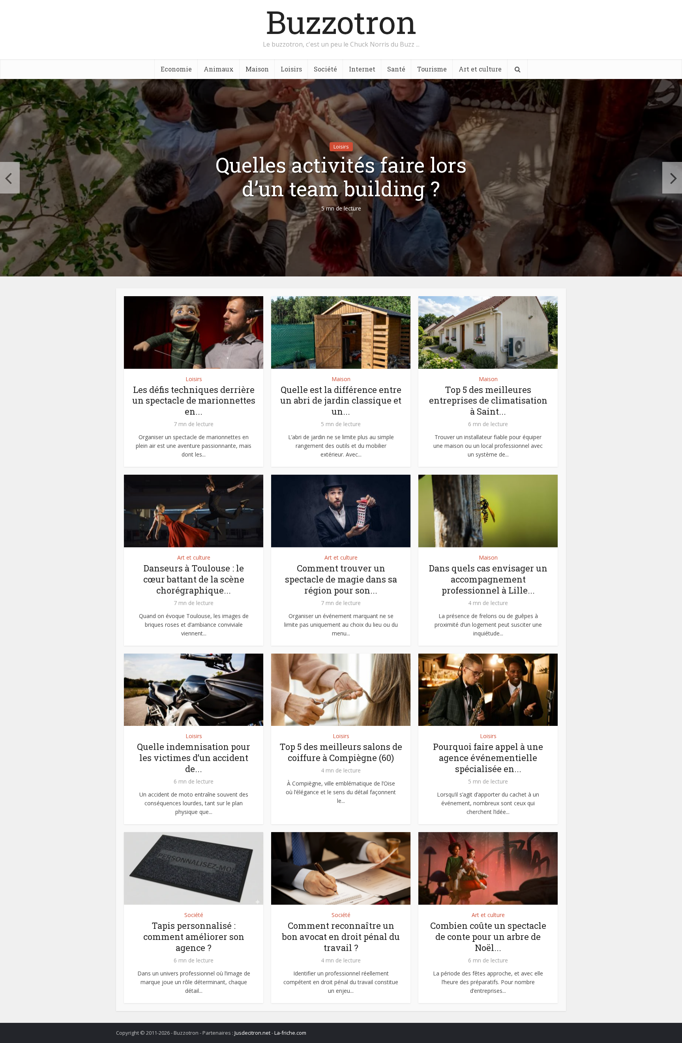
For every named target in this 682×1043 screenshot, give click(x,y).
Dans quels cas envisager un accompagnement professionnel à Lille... (488, 579)
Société (325, 69)
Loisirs (291, 69)
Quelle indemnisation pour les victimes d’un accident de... (193, 757)
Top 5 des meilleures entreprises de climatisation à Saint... (488, 400)
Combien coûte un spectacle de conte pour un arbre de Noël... (488, 936)
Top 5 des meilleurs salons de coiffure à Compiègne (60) (340, 752)
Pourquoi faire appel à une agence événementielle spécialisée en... (488, 757)
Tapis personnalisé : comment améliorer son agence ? (193, 936)
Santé (396, 69)
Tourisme (432, 69)
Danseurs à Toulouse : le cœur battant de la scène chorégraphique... (193, 579)
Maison (257, 69)
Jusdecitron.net (252, 1032)
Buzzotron (341, 22)
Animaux (219, 69)
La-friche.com (290, 1032)
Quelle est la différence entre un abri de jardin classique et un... (340, 400)
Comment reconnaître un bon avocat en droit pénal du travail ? (341, 936)
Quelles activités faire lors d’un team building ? (341, 177)
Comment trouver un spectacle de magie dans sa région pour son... (341, 579)
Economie (176, 69)
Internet (362, 69)
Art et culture (480, 69)
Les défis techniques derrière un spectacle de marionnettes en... (193, 400)
